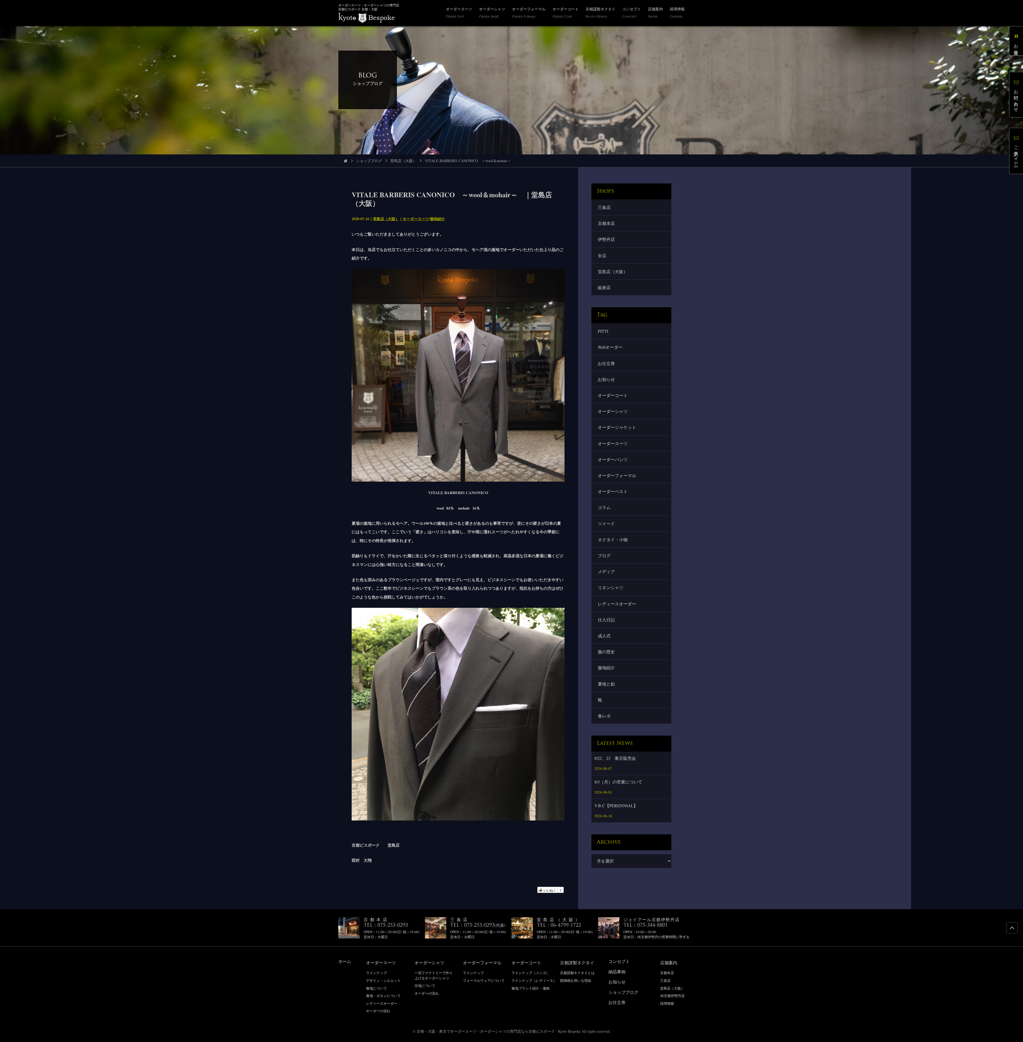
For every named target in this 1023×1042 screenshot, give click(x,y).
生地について (425, 985)
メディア (606, 571)
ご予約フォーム (1016, 154)
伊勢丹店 (606, 239)
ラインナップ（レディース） (534, 980)
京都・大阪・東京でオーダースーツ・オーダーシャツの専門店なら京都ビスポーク (486, 1031)
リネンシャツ (610, 587)
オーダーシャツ (613, 411)
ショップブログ (369, 160)
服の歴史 (606, 651)
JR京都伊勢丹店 (672, 995)
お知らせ (606, 379)
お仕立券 (606, 363)
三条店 (604, 207)
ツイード (606, 523)
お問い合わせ (1016, 98)
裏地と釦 (606, 684)
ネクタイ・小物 (613, 539)
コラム (604, 507)
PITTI (603, 331)
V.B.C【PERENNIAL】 (616, 805)
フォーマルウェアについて (484, 980)
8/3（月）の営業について (618, 782)
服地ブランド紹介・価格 (531, 988)
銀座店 (604, 287)
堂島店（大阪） (403, 160)
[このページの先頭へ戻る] (1012, 927)
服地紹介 (437, 218)
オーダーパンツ (613, 459)
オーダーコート (613, 395)
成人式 (604, 635)
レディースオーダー (617, 603)
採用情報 (667, 1003)
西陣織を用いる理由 (575, 980)
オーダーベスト (613, 491)
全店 (602, 255)
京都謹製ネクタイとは (577, 972)
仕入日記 (606, 619)
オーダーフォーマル (617, 475)
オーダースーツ (416, 218)
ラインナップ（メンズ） (531, 972)
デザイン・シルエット (383, 980)
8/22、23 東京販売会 (615, 758)
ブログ (604, 555)
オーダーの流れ (378, 1010)
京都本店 (606, 223)
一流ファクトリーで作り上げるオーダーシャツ (434, 975)
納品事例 (617, 971)
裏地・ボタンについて (383, 995)
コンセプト (619, 961)
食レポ (604, 716)
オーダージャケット (617, 427)
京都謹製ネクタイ (577, 962)
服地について (376, 988)
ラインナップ (376, 972)
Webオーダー (610, 347)
